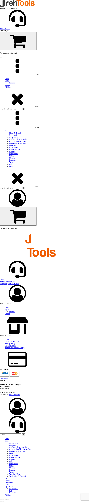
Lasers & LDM (15, 150)
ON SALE (13, 135)
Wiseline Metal (14, 474)
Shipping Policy (10, 346)
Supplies (12, 160)
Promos (12, 83)
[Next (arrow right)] (3, 501)
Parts (11, 166)
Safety (11, 156)
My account (9, 487)
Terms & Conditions (12, 341)
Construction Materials (17, 141)
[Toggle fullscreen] (3, 499)
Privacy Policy (10, 344)
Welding (12, 162)
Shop (6, 131)
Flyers (7, 81)
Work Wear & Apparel (17, 476)
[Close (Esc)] (8, 499)
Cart (10, 491)
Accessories (13, 137)
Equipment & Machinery (18, 143)
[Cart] (18, 41)
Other (11, 164)
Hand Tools (13, 147)
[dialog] (44, 447)
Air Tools (12, 445)
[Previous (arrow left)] (1, 501)
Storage (12, 158)
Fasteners (12, 145)
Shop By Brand (15, 133)
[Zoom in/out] (1, 499)
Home (7, 439)
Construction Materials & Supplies (21, 449)
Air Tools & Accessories (18, 139)
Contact (7, 85)
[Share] (5, 499)
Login (7, 79)
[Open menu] (1, 57)
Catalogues (9, 482)
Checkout (12, 493)
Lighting (12, 152)
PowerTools (13, 154)
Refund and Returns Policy (14, 348)
